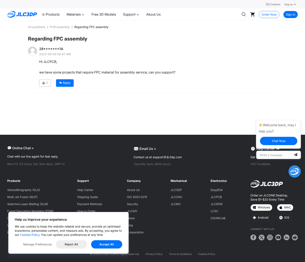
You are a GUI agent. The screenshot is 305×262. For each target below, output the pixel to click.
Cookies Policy (206, 254)
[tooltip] (278, 134)
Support (129, 14)
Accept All (106, 244)
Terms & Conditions (180, 254)
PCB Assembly (60, 27)
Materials (74, 14)
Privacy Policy (154, 254)
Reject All (71, 244)
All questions (36, 27)
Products (53, 14)
